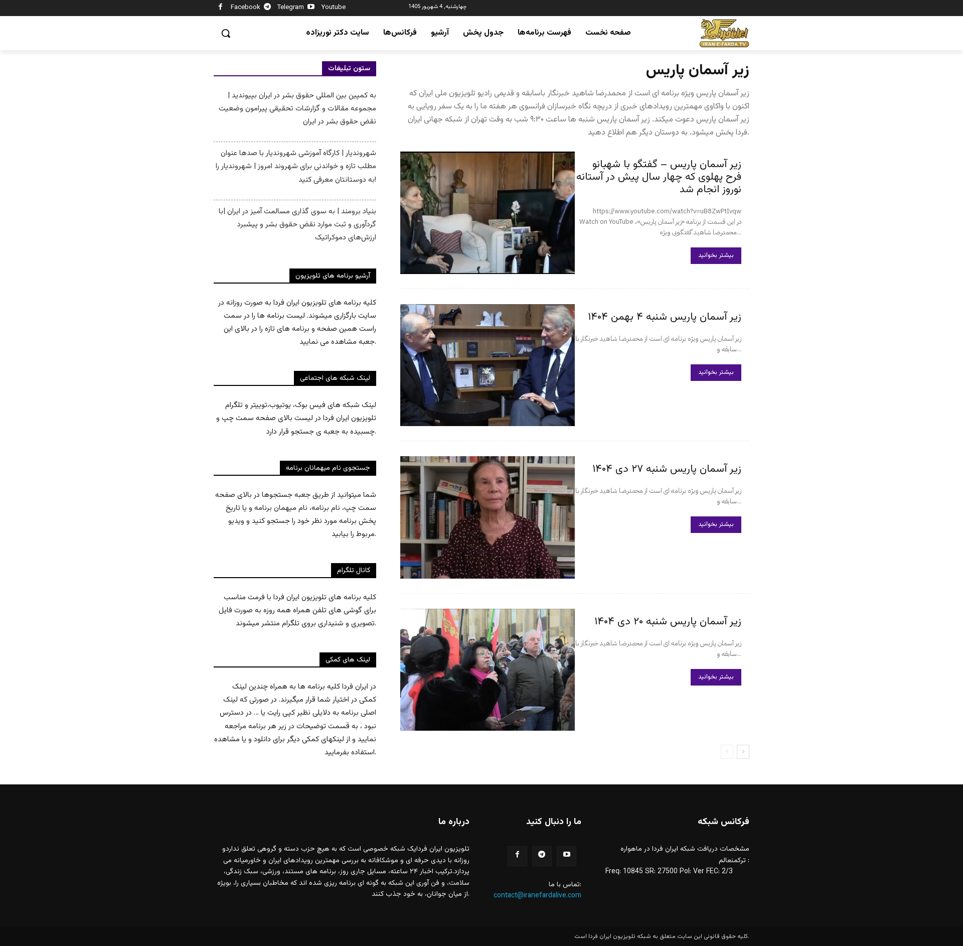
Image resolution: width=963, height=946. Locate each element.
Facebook (245, 8)
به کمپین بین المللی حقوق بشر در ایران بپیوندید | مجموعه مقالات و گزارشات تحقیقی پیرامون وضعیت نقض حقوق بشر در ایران (297, 108)
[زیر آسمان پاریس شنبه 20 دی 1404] (487, 670)
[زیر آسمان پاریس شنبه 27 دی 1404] (487, 517)
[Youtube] (311, 8)
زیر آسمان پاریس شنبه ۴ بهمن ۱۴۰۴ (664, 317)
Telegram (290, 8)
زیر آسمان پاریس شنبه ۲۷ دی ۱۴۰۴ (666, 469)
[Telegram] (267, 8)
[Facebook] (220, 8)
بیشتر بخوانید (716, 255)
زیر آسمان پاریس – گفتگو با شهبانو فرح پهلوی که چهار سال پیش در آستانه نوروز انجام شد (658, 177)
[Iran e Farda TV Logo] (724, 33)
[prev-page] (727, 752)
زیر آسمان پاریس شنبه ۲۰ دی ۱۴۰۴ (667, 621)
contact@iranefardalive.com (537, 895)
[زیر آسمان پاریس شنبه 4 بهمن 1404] (487, 365)
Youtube (334, 8)
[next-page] (743, 752)
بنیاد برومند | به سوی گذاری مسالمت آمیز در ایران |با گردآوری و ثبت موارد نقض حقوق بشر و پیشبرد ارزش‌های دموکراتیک (297, 224)
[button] (226, 33)
